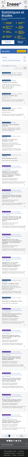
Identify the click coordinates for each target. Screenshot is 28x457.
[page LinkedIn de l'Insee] (12, 441)
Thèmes (3, 3)
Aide (2, 1)
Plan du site (21, 455)
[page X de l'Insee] (14, 441)
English (25, 1)
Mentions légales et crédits (10, 451)
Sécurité (14, 455)
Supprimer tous (21, 51)
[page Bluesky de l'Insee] (7, 441)
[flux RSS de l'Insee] (21, 441)
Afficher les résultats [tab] (20, 42)
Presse (25, 3)
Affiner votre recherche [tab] (8, 42)
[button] (24, 103)
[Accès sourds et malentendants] (4, 1)
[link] (22, 435)
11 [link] (18, 435)
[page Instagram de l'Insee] (9, 441)
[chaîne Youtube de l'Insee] (16, 441)
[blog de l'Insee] (19, 441)
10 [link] (16, 435)
